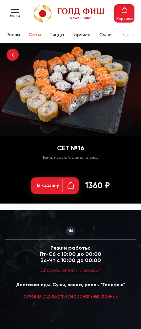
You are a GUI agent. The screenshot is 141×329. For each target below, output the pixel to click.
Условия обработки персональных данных (71, 296)
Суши (105, 34)
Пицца (57, 34)
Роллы (13, 34)
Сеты (35, 35)
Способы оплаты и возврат (70, 270)
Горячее (81, 34)
